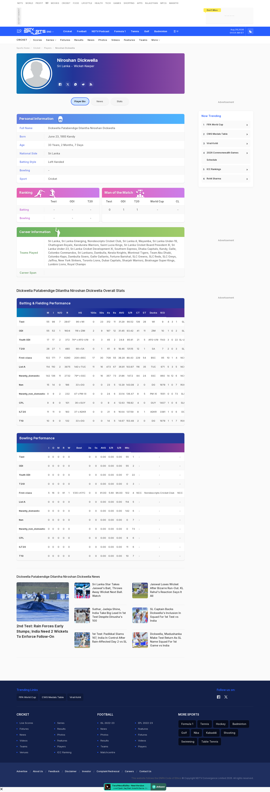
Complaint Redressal (108, 771)
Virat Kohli (212, 143)
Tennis (135, 31)
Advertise (22, 771)
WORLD (29, 3)
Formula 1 (120, 31)
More (155, 39)
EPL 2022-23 (145, 722)
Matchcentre (107, 752)
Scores (37, 39)
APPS (140, 3)
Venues (24, 752)
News (91, 39)
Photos (102, 39)
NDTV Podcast (100, 31)
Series (50, 39)
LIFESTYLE (87, 3)
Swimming (187, 741)
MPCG (163, 3)
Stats (120, 101)
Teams (143, 39)
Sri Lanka (63, 66)
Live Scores (26, 722)
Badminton (160, 31)
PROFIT (39, 3)
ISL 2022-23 (107, 722)
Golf (146, 31)
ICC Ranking (64, 752)
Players (48, 48)
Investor (86, 771)
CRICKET (66, 3)
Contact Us (145, 771)
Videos (115, 39)
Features (129, 39)
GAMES (117, 3)
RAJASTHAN (151, 3)
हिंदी (47, 3)
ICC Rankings (214, 169)
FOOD (76, 3)
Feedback (54, 771)
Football (82, 31)
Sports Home (23, 48)
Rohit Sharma (214, 178)
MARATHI (173, 3)
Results (79, 39)
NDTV (20, 3)
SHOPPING (129, 3)
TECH (108, 3)
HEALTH (99, 3)
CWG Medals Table (217, 134)
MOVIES (55, 3)
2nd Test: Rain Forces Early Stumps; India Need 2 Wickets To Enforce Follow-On (42, 631)
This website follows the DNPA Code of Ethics (156, 778)
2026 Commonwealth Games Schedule (222, 156)
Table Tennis (209, 741)
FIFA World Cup (215, 124)
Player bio (80, 101)
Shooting (229, 732)
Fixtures (65, 39)
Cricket (67, 31)
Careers (129, 771)
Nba (196, 732)
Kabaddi (211, 732)
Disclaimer (71, 771)
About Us (38, 771)
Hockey (221, 723)
